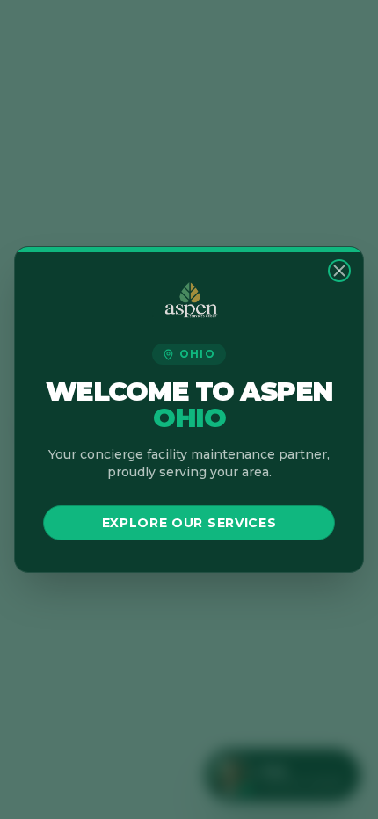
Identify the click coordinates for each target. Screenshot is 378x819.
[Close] (339, 270)
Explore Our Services (189, 523)
